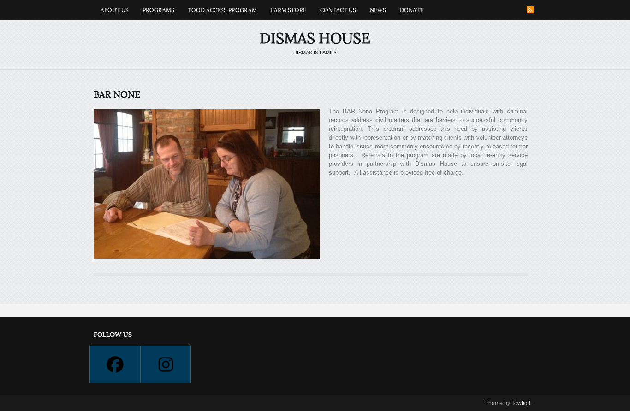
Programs (158, 10)
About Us (115, 10)
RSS (530, 9)
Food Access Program (222, 10)
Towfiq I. (521, 403)
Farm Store (288, 10)
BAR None (117, 94)
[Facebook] (114, 364)
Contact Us (338, 10)
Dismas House (315, 38)
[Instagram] (165, 364)
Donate (411, 10)
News (378, 10)
